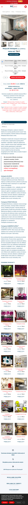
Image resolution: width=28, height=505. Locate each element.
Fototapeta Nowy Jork (21, 391)
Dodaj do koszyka (17, 77)
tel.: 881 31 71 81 (14, 90)
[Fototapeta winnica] (21, 429)
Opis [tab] (3, 122)
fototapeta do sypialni (17, 107)
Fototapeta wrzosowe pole (7, 347)
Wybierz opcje (7, 283)
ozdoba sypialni (19, 111)
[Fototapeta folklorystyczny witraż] (7, 406)
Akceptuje (5, 502)
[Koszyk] (25, 6)
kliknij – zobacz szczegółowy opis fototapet (14, 168)
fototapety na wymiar (17, 108)
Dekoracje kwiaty (11, 101)
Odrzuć (11, 502)
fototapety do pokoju (8, 108)
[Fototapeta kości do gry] (21, 406)
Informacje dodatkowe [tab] (8, 124)
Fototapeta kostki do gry (7, 392)
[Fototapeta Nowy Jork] (21, 384)
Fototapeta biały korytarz (20, 302)
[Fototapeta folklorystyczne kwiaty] (7, 429)
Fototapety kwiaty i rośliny (15, 103)
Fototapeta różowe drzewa (7, 324)
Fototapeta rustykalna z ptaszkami (21, 369)
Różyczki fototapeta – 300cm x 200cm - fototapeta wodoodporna (15, 71)
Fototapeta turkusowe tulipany (7, 369)
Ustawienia (19, 502)
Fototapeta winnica (21, 436)
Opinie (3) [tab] (4, 126)
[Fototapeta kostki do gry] (7, 384)
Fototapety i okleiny (21, 11)
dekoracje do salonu (8, 107)
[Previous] (3, 27)
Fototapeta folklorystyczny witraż (7, 415)
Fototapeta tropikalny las (7, 279)
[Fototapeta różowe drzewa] (7, 316)
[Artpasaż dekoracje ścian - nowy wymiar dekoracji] (13, 6)
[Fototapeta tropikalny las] (7, 271)
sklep (12, 11)
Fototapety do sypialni (19, 101)
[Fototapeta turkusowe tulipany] (7, 361)
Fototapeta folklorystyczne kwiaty (7, 437)
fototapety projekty (17, 110)
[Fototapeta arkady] (21, 316)
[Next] (24, 27)
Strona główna (6, 11)
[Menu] (2, 6)
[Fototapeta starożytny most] (7, 293)
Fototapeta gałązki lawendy (21, 347)
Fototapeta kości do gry (21, 414)
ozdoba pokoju (12, 111)
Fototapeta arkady (21, 323)
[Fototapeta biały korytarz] (21, 293)
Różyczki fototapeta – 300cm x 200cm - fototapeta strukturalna (15, 66)
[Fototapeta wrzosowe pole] (7, 339)
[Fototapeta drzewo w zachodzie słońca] (21, 271)
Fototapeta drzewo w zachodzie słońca (21, 279)
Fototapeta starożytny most (7, 302)
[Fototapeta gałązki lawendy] (21, 339)
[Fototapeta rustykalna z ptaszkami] (21, 361)
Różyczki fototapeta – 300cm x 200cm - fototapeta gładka (15, 61)
